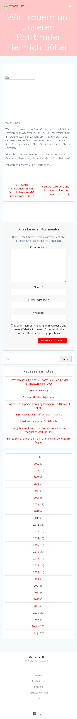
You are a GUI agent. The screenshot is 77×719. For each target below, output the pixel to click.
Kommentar (38, 247)
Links (39, 698)
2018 (36, 565)
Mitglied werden (38, 692)
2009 (36, 504)
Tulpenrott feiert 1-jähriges (38, 397)
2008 (37, 497)
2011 (37, 518)
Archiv (35, 626)
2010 (37, 511)
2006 (37, 484)
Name (38, 287)
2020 (37, 579)
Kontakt (38, 687)
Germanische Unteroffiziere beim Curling (38, 414)
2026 (37, 619)
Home (38, 675)
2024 (37, 606)
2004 (36, 470)
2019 (36, 572)
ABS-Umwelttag (38, 390)
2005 (37, 477)
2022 (37, 592)
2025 (36, 612)
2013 (36, 531)
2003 (37, 463)
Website (38, 312)
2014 (36, 538)
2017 (36, 558)
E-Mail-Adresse (38, 300)
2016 (36, 551)
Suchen (66, 359)
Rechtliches (38, 681)
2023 (37, 599)
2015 (36, 545)
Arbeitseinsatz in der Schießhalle (38, 421)
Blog (35, 633)
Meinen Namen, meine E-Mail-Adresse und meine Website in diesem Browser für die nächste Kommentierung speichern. (39, 329)
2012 (36, 524)
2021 (37, 585)
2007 (37, 490)
